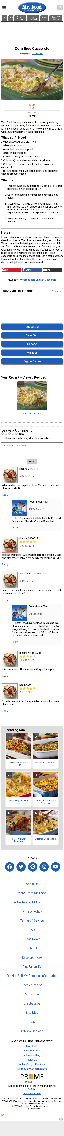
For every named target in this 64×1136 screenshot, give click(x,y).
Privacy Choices (32, 1031)
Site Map (32, 1013)
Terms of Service (32, 921)
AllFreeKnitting (32, 1055)
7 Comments (37, 53)
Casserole (32, 326)
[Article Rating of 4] (25, 53)
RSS (32, 1022)
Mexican (32, 352)
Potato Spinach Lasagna (18, 840)
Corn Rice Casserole (32, 414)
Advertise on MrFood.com (32, 902)
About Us (32, 884)
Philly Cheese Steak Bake (18, 764)
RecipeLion (32, 1059)
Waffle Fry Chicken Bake (18, 802)
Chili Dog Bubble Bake (45, 839)
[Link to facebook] (9, 867)
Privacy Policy (32, 911)
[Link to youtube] (55, 867)
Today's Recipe (32, 985)
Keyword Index (32, 957)
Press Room (32, 939)
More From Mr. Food (32, 893)
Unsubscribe (32, 1003)
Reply (5, 494)
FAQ (32, 930)
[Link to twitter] (21, 867)
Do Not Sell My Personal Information (32, 976)
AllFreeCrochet (32, 1050)
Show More (56, 291)
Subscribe (32, 994)
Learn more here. (32, 1093)
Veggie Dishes (32, 361)
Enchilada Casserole (45, 763)
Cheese (32, 344)
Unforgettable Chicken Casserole (38, 279)
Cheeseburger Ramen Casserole (45, 802)
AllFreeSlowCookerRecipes (32, 1068)
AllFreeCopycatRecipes (32, 1064)
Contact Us (32, 948)
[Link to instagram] (44, 867)
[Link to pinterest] (32, 867)
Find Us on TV (32, 967)
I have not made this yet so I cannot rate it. (28, 438)
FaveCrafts (32, 1046)
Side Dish (32, 335)
